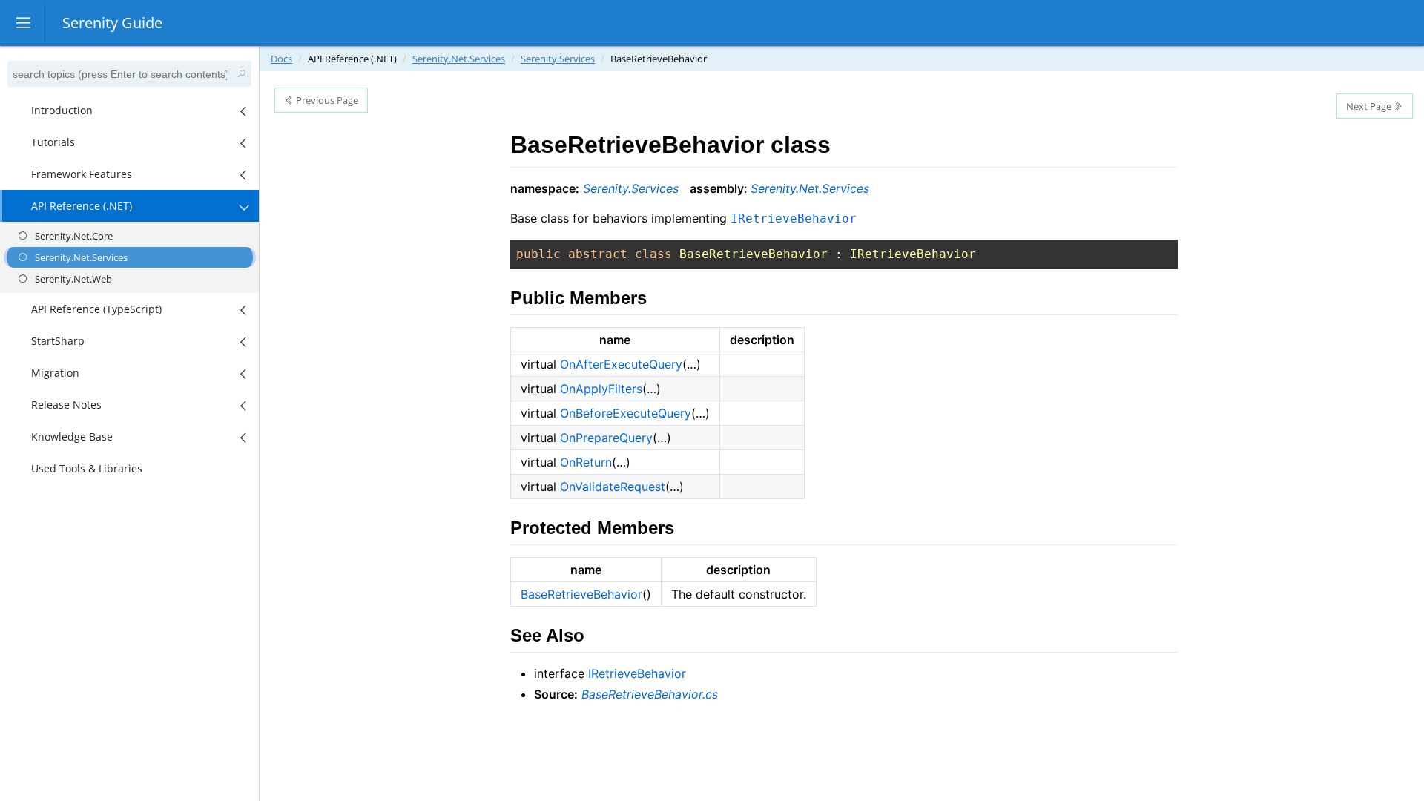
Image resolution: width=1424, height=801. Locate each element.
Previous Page (326, 100)
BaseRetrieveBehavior (581, 594)
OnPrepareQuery (606, 437)
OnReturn (586, 462)
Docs (281, 58)
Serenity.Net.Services (458, 58)
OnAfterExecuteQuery (621, 364)
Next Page (1370, 106)
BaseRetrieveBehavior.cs (649, 694)
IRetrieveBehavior (637, 673)
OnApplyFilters (601, 388)
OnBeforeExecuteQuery (625, 413)
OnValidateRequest (612, 486)
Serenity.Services (558, 58)
